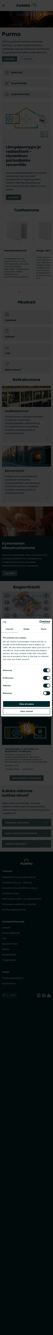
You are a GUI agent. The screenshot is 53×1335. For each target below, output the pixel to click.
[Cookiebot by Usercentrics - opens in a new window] (39, 622)
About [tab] (43, 629)
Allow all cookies (26, 704)
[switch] (46, 678)
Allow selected (26, 711)
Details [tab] (27, 629)
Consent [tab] (9, 629)
